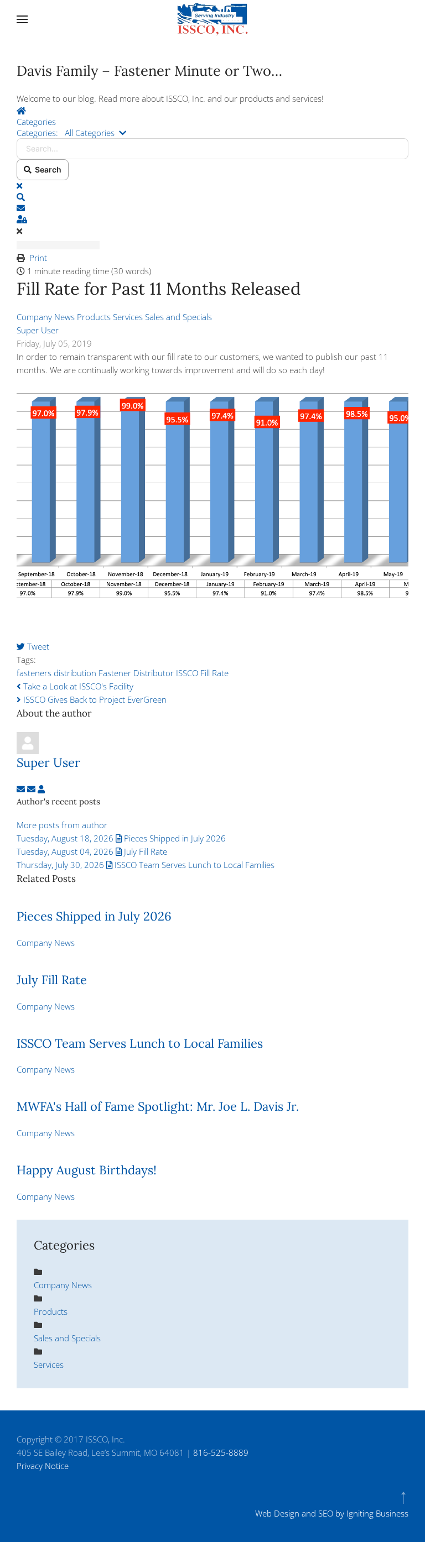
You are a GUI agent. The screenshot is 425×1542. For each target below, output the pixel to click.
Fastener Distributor (136, 672)
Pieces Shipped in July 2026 (94, 916)
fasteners (34, 672)
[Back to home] (212, 19)
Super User (38, 330)
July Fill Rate (52, 979)
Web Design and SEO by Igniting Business (331, 1513)
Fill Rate (214, 672)
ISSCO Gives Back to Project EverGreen (94, 699)
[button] (22, 19)
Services (128, 316)
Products (94, 316)
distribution (75, 672)
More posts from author (62, 824)
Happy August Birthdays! (87, 1170)
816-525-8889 (220, 1452)
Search (46, 169)
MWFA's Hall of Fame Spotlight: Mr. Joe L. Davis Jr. (158, 1106)
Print (38, 257)
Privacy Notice (43, 1465)
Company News (46, 316)
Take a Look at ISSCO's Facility (77, 686)
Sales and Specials (178, 316)
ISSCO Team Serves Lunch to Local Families (140, 1043)
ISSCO (187, 672)
